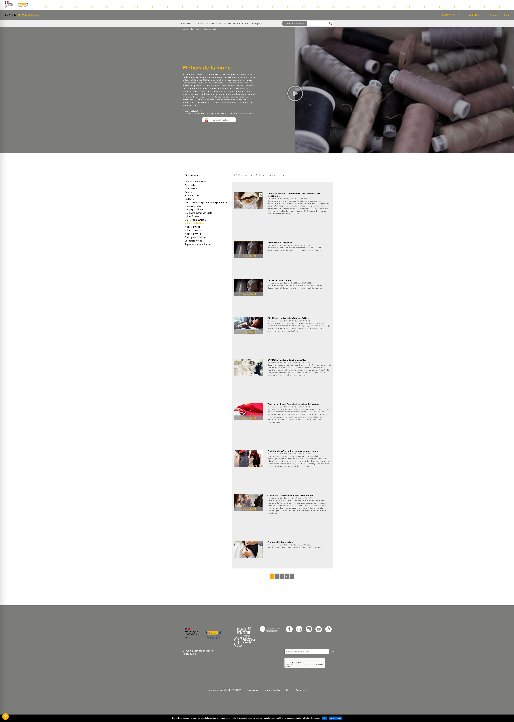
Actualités (474, 15)
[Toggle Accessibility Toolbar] (5, 716)
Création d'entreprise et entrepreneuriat (206, 202)
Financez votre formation (236, 23)
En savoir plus (335, 718)
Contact (494, 15)
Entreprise (257, 23)
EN (505, 15)
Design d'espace (193, 205)
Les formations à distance (208, 23)
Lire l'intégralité (193, 110)
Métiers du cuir (192, 226)
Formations (186, 23)
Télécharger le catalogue (221, 119)
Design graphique (194, 209)
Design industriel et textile (198, 212)
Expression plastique (195, 219)
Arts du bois (191, 184)
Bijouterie (189, 191)
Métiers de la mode (194, 223)
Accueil (185, 29)
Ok (324, 718)
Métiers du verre (193, 230)
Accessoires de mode (195, 181)
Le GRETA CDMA (450, 15)
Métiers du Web (193, 233)
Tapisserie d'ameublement (198, 244)
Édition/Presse (192, 216)
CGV (287, 690)
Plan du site (301, 690)
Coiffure (189, 198)
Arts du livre (191, 188)
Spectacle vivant (193, 240)
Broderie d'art (192, 195)
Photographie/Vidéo (195, 237)
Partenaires (252, 690)
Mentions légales (271, 690)
